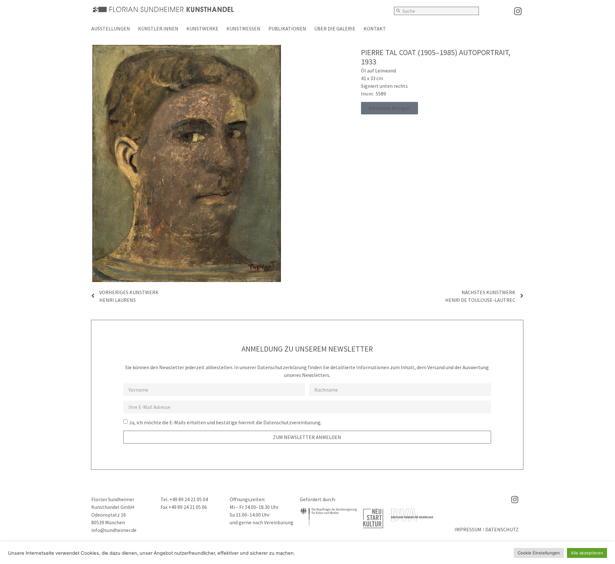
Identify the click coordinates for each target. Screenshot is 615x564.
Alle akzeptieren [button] (587, 552)
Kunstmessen (243, 28)
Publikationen (287, 28)
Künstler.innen (158, 28)
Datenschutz (502, 529)
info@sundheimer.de (113, 530)
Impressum (468, 529)
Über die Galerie (335, 28)
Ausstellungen (110, 28)
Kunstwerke (202, 28)
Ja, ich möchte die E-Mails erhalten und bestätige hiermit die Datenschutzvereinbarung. (225, 422)
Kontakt (375, 28)
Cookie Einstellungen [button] (539, 552)
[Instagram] (517, 11)
